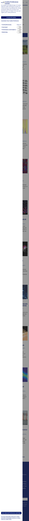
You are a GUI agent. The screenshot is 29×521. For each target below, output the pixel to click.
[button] (6, 24)
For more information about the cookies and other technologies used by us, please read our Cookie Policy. (10, 518)
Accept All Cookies (11, 17)
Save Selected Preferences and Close (11, 513)
